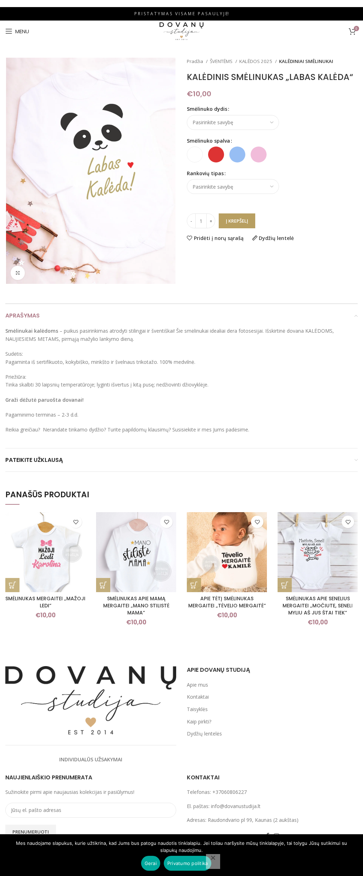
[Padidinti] (18, 273)
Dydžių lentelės (204, 733)
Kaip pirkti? (199, 721)
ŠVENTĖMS (222, 61)
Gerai (151, 863)
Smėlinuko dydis (207, 108)
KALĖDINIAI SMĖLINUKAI (306, 61)
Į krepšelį (237, 221)
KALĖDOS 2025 (256, 61)
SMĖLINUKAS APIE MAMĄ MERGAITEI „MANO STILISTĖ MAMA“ (136, 605)
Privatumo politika (187, 863)
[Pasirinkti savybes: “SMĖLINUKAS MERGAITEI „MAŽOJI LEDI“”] (12, 585)
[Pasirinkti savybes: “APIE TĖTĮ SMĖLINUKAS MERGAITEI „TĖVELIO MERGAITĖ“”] (194, 585)
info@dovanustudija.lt (236, 806)
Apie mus (197, 684)
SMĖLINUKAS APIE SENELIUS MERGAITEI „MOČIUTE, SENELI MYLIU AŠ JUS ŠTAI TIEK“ (318, 605)
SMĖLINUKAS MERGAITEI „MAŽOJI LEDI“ (45, 602)
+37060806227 (229, 792)
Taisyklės (197, 709)
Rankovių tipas (205, 173)
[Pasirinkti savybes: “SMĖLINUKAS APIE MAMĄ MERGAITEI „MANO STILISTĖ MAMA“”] (103, 585)
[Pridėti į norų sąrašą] (75, 522)
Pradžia (195, 61)
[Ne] (213, 861)
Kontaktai (198, 696)
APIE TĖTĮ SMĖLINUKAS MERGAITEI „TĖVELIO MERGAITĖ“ (227, 602)
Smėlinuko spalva (208, 140)
